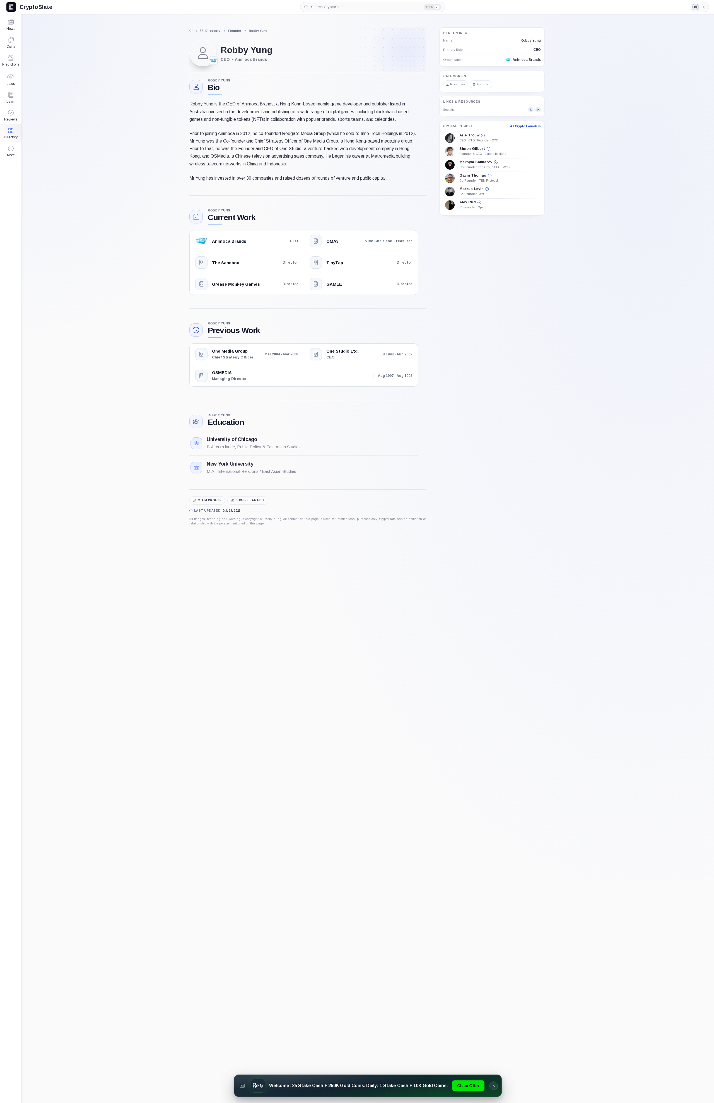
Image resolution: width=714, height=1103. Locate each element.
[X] (531, 110)
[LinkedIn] (538, 110)
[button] (10, 151)
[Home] (191, 30)
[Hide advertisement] (493, 1086)
